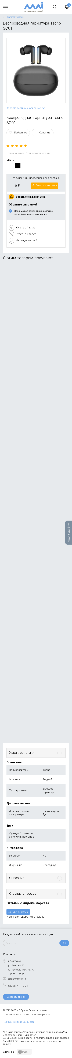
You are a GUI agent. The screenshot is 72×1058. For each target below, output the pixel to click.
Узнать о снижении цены (31, 196)
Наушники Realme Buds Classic (25, 503)
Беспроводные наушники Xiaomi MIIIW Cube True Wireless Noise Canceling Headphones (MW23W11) (33, 367)
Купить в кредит (26, 234)
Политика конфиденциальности (18, 1022)
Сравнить (45, 132)
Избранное (20, 132)
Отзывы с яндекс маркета (27, 903)
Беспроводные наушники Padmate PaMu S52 (33, 299)
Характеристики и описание (23, 108)
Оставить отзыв (18, 911)
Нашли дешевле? (26, 240)
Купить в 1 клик (25, 227)
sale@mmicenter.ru (17, 979)
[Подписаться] (64, 943)
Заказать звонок (16, 997)
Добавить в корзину (44, 185)
